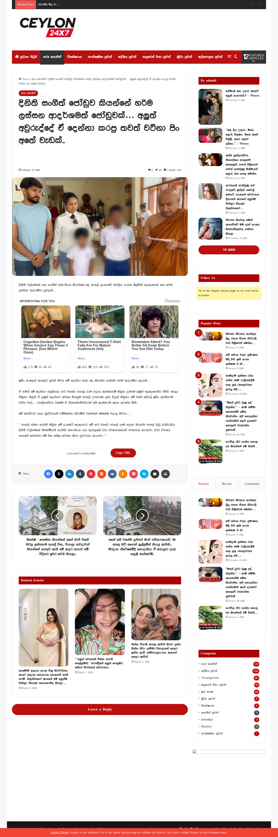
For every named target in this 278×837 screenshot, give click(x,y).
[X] (59, 474)
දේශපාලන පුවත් (210, 57)
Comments (252, 484)
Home (25, 79)
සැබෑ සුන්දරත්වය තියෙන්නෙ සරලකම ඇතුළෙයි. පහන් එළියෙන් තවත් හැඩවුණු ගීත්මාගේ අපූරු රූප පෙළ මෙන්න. (242, 164)
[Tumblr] (80, 474)
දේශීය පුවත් (127, 57)
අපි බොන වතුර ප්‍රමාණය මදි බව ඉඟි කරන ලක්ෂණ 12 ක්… (242, 359)
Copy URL (123, 452)
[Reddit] (101, 474)
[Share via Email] (155, 474)
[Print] (165, 474)
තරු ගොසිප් (52, 57)
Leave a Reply (100, 709)
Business (206, 726)
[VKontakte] (112, 474)
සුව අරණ (207, 691)
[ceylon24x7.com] (48, 29)
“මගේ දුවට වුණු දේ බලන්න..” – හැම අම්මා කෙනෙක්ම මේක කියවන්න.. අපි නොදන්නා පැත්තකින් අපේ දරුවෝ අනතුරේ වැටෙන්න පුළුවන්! (242, 416)
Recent (227, 484)
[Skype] (144, 474)
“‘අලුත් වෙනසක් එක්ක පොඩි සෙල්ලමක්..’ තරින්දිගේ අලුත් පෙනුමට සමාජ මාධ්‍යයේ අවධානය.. (99, 663)
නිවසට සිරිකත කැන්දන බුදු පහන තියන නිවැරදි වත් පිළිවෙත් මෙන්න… (241, 338)
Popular (204, 484)
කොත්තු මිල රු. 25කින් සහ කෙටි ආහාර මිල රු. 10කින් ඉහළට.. (75, 4)
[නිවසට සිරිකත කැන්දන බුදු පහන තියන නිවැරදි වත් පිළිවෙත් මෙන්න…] (210, 336)
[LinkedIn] (69, 474)
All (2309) (229, 249)
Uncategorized (210, 677)
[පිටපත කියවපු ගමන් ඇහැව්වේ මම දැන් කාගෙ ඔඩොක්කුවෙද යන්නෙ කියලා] (210, 229)
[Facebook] (48, 474)
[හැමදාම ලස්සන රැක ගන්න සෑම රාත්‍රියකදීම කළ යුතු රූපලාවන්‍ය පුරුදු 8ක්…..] (210, 385)
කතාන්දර (207, 719)
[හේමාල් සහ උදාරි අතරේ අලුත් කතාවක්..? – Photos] (210, 107)
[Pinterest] (91, 474)
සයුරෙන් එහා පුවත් (156, 57)
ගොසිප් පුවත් (209, 712)
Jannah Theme (59, 832)
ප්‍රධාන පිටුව (28, 57)
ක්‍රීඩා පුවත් (184, 57)
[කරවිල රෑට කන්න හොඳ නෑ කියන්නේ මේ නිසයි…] (210, 452)
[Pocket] (133, 474)
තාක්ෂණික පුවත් (100, 57)
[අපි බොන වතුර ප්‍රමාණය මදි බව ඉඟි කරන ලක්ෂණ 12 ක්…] (210, 358)
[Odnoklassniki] (123, 474)
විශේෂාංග (74, 57)
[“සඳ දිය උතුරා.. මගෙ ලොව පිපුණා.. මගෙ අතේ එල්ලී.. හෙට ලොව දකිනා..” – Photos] (210, 135)
